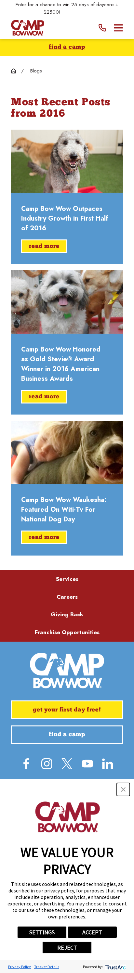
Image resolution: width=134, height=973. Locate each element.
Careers (67, 597)
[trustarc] (115, 966)
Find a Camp (67, 47)
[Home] (27, 28)
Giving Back (67, 614)
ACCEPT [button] (92, 932)
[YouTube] (87, 763)
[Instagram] (46, 763)
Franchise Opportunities (67, 632)
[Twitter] (67, 763)
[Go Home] (13, 71)
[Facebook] (26, 763)
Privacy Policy (19, 966)
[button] (123, 789)
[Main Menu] (118, 27)
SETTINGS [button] (42, 932)
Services (67, 579)
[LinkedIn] (107, 763)
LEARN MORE (76, 12)
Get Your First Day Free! (67, 710)
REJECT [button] (67, 947)
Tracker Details (46, 966)
